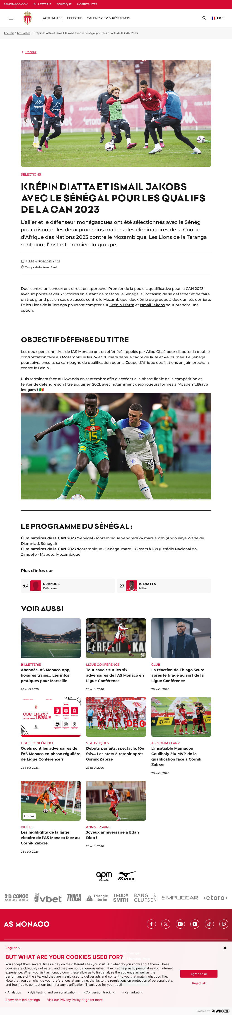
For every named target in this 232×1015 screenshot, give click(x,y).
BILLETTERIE (42, 4)
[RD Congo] (17, 898)
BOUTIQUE (64, 4)
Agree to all (199, 974)
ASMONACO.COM (16, 4)
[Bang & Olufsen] (145, 898)
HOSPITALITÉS (87, 4)
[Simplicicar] (180, 898)
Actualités (23, 33)
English (11, 948)
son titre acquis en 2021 (78, 384)
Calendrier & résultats (108, 18)
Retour (30, 52)
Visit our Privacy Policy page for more (75, 1000)
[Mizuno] (126, 876)
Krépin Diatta (121, 305)
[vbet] (47, 898)
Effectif (74, 18)
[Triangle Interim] (97, 898)
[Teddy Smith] (121, 898)
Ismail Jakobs (152, 305)
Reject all (198, 983)
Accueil (9, 33)
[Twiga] (74, 898)
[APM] (104, 876)
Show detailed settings (22, 1000)
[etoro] (215, 898)
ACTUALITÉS (53, 18)
